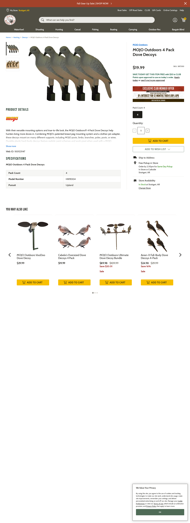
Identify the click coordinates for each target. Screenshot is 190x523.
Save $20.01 (106, 266)
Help (182, 10)
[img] (183, 20)
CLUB (147, 10)
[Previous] (24, 73)
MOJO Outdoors (140, 44)
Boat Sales (122, 10)
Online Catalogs (170, 10)
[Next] (117, 73)
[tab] (93, 293)
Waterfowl (19, 29)
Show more (11, 146)
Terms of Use (158, 504)
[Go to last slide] (10, 255)
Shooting (39, 29)
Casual (78, 29)
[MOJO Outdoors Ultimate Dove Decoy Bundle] (116, 234)
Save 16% (146, 266)
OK (160, 512)
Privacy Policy (151, 506)
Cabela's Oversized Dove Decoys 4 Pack (72, 257)
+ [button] (147, 130)
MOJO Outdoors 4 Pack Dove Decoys (153, 52)
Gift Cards (156, 10)
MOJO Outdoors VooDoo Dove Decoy (31, 257)
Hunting (59, 29)
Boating (113, 29)
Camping (133, 29)
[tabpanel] (33, 253)
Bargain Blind (178, 29)
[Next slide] (180, 255)
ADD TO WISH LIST (155, 149)
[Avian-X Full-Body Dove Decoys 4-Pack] (157, 234)
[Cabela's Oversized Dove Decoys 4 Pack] (74, 234)
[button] (185, 3)
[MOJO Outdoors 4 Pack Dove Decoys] (70, 73)
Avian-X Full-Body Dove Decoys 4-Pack (154, 257)
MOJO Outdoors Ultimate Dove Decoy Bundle (114, 257)
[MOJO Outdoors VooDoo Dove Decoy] (33, 234)
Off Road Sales (135, 10)
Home (8, 37)
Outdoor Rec (155, 29)
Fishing (95, 29)
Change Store (145, 188)
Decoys (25, 37)
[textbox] (141, 130)
